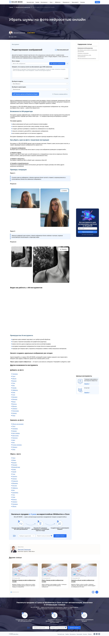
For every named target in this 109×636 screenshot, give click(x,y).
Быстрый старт (30, 2)
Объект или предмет (18, 424)
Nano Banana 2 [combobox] (16, 83)
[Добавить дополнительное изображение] (67, 63)
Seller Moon (15, 634)
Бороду (14, 381)
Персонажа (15, 411)
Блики (14, 469)
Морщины (15, 483)
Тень (13, 383)
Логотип (14, 485)
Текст (13, 376)
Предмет (14, 465)
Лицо (13, 415)
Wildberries (57, 2)
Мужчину (14, 397)
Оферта (90, 634)
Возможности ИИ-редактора (85, 48)
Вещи (13, 401)
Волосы (14, 404)
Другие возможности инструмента (87, 58)
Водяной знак (16, 467)
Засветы (14, 476)
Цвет (13, 440)
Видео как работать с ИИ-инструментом (84, 55)
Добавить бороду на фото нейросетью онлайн (23, 581)
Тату (13, 494)
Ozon (51, 2)
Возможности (66, 2)
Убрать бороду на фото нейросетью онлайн (52, 581)
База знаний (75, 2)
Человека (15, 374)
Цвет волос (15, 435)
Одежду (14, 413)
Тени (13, 474)
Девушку (14, 399)
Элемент (14, 408)
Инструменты (44, 2)
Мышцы (14, 406)
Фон (13, 385)
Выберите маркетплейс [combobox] (25, 535)
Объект (14, 378)
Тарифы (37, 2)
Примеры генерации (83, 53)
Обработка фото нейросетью (22, 7)
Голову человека (17, 444)
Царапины (15, 492)
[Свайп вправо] (96, 592)
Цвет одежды (16, 433)
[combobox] (39, 89)
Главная (11, 7)
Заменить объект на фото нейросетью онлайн (82, 581)
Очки (13, 392)
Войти (97, 2)
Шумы (14, 460)
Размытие (15, 481)
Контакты (82, 2)
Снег (13, 394)
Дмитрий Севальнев (19, 32)
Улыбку (14, 388)
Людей (14, 471)
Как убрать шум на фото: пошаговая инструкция (87, 50)
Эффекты (15, 390)
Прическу (15, 438)
